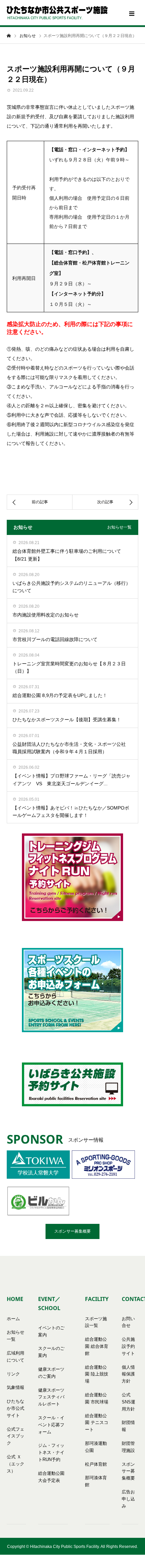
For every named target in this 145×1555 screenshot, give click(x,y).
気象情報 (15, 1387)
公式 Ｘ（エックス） (15, 1463)
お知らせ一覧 (119, 527)
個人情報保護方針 (128, 1374)
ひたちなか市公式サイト (15, 1408)
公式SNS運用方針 (128, 1401)
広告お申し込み (128, 1499)
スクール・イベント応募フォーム (51, 1424)
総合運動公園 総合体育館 (96, 1346)
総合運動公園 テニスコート (96, 1422)
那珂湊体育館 (96, 1481)
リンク (13, 1373)
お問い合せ (128, 1322)
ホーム (13, 1318)
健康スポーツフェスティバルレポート (51, 1397)
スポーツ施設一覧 (96, 1322)
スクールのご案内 (51, 1352)
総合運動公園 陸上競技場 (96, 1374)
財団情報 (128, 1426)
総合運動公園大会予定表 (51, 1477)
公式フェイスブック (15, 1436)
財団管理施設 (128, 1447)
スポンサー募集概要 (72, 1231)
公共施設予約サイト (128, 1346)
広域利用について (15, 1357)
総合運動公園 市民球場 (96, 1398)
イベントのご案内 (51, 1331)
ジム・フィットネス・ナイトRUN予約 (51, 1452)
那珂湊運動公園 (96, 1447)
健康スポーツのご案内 (51, 1373)
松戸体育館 (96, 1464)
